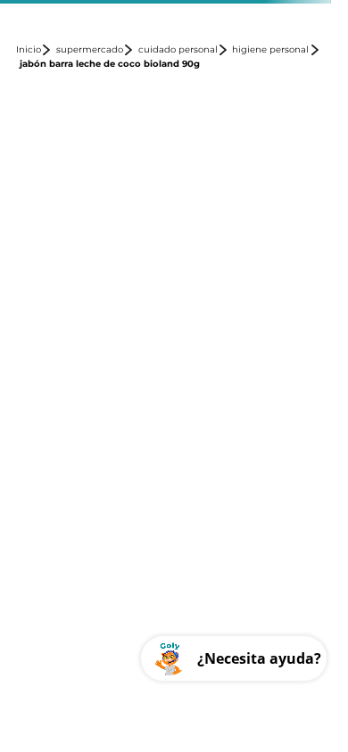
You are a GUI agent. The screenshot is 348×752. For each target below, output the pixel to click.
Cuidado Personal (178, 50)
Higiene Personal (270, 50)
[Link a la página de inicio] (34, 50)
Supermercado (89, 50)
